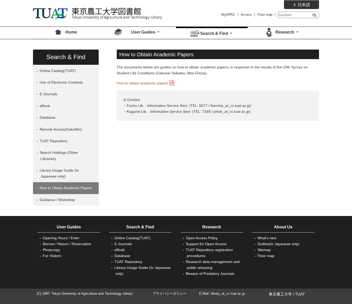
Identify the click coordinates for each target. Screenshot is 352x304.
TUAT (300, 294)
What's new (266, 238)
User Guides (69, 227)
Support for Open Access (206, 244)
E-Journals (48, 94)
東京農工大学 (280, 294)
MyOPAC (228, 15)
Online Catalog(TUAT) (57, 71)
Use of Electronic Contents (61, 82)
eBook (44, 106)
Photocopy (51, 250)
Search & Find (140, 227)
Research (211, 227)
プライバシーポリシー (169, 293)
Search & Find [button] (214, 33)
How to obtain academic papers (142, 83)
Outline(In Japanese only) (278, 244)
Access (246, 15)
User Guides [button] (143, 32)
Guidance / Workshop (57, 200)
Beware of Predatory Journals (210, 273)
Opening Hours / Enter (61, 238)
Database (47, 117)
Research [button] (285, 32)
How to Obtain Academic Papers (65, 188)
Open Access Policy (202, 238)
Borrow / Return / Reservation (67, 244)
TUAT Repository (53, 141)
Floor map (264, 15)
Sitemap (264, 250)
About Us (283, 227)
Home (71, 32)
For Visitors (52, 256)
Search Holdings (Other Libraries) (58, 155)
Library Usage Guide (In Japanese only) (59, 173)
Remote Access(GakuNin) (60, 129)
